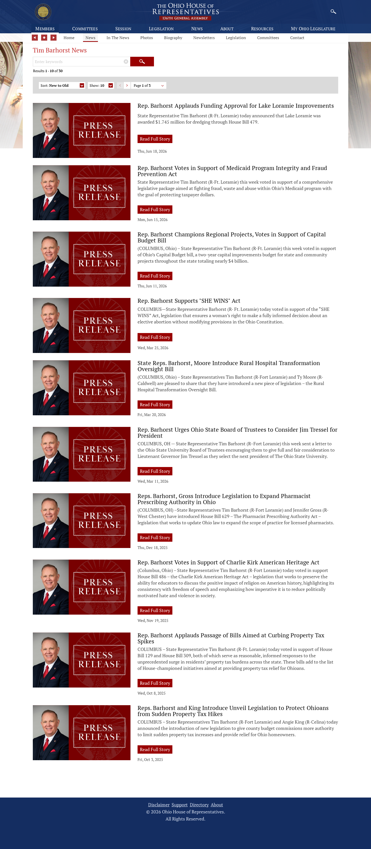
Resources (262, 28)
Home (69, 37)
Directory (199, 804)
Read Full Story (156, 138)
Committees (85, 28)
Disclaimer (159, 804)
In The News (118, 37)
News (197, 28)
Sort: (54, 85)
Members (45, 28)
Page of (142, 85)
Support (180, 804)
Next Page (127, 85)
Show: (97, 85)
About (227, 28)
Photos (146, 37)
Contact (297, 37)
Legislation (161, 28)
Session (123, 28)
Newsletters (204, 37)
